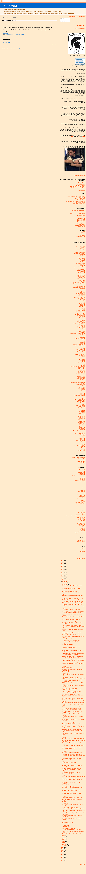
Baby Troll (82, 254)
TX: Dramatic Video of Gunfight (69, 688)
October (64, 582)
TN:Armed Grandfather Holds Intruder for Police (73, 776)
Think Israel (82, 551)
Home (29, 45)
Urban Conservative (80, 433)
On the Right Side (80, 384)
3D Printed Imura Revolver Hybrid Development (73, 702)
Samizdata (82, 529)
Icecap (83, 341)
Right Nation (82, 406)
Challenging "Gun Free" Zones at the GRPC (72, 598)
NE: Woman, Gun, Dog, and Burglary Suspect (73, 808)
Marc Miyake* (81, 462)
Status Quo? (82, 224)
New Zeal (82, 381)
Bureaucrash (82, 271)
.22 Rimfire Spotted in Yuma (68, 786)
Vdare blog (82, 435)
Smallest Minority (81, 422)
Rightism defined (81, 215)
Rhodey (83, 404)
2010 (62, 851)
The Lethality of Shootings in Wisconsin (71, 722)
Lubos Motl (82, 360)
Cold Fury (82, 281)
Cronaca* (82, 289)
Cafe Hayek (82, 473)
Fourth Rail (82, 316)
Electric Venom (81, 308)
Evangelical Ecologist (80, 313)
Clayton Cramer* (81, 276)
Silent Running (81, 421)
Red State (82, 403)
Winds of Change (81, 447)
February (64, 844)
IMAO (83, 339)
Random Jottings (81, 401)
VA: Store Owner (66, 590)
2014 (62, 578)
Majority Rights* (81, 523)
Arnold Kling (82, 471)
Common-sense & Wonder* (78, 282)
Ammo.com (82, 251)
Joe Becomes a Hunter (67, 822)
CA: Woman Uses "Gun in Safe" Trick (71, 609)
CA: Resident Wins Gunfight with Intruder (72, 758)
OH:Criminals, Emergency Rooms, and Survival (73, 678)
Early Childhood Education (78, 457)
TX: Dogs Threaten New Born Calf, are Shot (72, 725)
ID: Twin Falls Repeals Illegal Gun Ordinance (73, 833)
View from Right (81, 437)
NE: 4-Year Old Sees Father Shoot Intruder (72, 754)
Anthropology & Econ (80, 252)
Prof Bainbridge (81, 394)
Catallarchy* (82, 274)
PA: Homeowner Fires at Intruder (70, 591)
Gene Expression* (80, 321)
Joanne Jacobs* (81, 461)
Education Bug (81, 458)
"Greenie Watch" (81, 189)
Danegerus (82, 292)
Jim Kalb (83, 348)
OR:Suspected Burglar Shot (68, 647)
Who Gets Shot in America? (68, 828)
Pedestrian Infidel (81, 392)
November (65, 581)
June (63, 838)
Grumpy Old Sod (81, 327)
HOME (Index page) (80, 28)
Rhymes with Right (80, 405)
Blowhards (82, 264)
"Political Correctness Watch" (78, 187)
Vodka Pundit (82, 439)
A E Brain (82, 490)
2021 (62, 568)
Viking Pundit (82, 438)
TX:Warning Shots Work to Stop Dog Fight (72, 768)
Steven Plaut (82, 550)
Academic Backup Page (79, 200)
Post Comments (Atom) (14, 48)
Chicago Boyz (81, 472)
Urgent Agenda (81, 434)
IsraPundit (82, 548)
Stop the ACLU (81, 426)
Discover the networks (79, 297)
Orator (83, 385)
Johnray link (82, 197)
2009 (62, 853)
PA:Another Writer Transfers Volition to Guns (72, 698)
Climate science (81, 279)
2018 (62, 572)
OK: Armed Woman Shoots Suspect (70, 649)
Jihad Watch (82, 347)
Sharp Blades (81, 416)
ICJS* (83, 497)
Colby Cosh (82, 280)
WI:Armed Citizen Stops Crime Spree (71, 790)
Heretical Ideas (81, 334)
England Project (81, 517)
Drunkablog (82, 303)
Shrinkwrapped (81, 420)
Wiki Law (83, 446)
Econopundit (82, 474)
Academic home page (80, 198)
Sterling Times (81, 531)
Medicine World (81, 370)
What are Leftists (81, 221)
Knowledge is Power (80, 354)
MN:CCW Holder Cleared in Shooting (71, 619)
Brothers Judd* (81, 269)
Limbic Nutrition (81, 522)
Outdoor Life (82, 387)
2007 (62, 856)
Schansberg (82, 413)
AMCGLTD (82, 248)
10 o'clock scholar (80, 246)
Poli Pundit (82, 393)
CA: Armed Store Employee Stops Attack (71, 792)
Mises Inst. (82, 482)
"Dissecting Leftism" (80, 184)
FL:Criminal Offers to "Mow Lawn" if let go (72, 797)
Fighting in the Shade (80, 314)
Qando (83, 396)
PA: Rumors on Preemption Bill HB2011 (71, 640)
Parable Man (82, 389)
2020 (62, 569)
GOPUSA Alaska (81, 326)
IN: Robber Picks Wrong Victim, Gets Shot (72, 752)
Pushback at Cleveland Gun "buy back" (71, 772)
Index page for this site (79, 175)
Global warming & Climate (78, 323)
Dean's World (81, 294)
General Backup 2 (80, 202)
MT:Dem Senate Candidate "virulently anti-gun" (73, 745)
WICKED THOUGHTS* (79, 445)
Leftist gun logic (66, 826)
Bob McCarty (82, 265)
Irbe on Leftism (81, 226)
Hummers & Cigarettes (79, 338)
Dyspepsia (82, 305)
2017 (62, 574)
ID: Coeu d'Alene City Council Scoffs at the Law (73, 738)
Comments (64, 21)
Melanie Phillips (81, 524)
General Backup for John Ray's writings (75, 201)
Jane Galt (82, 477)
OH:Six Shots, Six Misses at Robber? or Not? (73, 656)
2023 (62, 565)
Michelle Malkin (81, 371)
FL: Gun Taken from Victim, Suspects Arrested (73, 653)
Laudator (83, 358)
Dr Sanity (82, 302)
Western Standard (80, 441)
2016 (62, 575)
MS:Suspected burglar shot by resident (71, 689)
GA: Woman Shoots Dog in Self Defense (71, 729)
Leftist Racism (81, 218)
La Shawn (82, 356)
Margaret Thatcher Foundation (77, 366)
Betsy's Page (82, 258)
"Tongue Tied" (81, 182)
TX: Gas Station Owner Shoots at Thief (71, 709)
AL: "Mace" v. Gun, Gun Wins (69, 764)
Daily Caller (82, 291)
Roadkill (83, 410)
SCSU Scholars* (81, 415)
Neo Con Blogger (81, 378)
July (63, 836)
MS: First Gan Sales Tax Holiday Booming (72, 747)
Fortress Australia (81, 494)
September (65, 584)
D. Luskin (82, 479)
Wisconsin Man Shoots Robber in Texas (71, 634)
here (72, 136)
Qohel (83, 398)
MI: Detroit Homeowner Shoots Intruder (71, 588)
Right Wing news (81, 409)
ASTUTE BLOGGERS (79, 253)
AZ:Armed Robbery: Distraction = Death (71, 708)
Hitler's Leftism (81, 336)
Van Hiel (83, 232)
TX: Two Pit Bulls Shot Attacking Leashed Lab (73, 611)
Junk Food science (80, 349)
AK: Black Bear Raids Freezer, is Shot (71, 599)
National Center (81, 376)
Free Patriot (82, 317)
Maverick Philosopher (80, 368)
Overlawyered (81, 388)
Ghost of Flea (82, 322)
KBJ (84, 353)
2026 (62, 560)
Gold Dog (82, 325)
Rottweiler (82, 412)
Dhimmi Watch (81, 296)
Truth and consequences (79, 430)
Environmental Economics (78, 475)
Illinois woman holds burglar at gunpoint (71, 646)
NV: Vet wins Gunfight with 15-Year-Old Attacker (73, 659)
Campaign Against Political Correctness (75, 516)
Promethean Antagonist (79, 395)
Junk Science (81, 350)
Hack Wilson (82, 331)
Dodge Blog (82, 299)
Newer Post (4, 45)
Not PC (83, 383)
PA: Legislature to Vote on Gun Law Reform (72, 706)
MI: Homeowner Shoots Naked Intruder (71, 778)
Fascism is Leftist (81, 219)
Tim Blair (83, 501)
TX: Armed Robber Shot (67, 644)
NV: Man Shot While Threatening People (71, 662)
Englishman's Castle (80, 533)
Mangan (83, 365)
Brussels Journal (81, 270)
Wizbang (83, 449)
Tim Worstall (82, 429)
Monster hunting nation (79, 373)
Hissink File (82, 496)
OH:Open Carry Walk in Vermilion (70, 677)
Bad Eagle (82, 255)
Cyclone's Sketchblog (80, 503)
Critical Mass (82, 288)
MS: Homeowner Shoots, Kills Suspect (71, 829)
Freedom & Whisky (80, 540)
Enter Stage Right (80, 310)
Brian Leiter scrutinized (79, 268)
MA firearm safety (81, 364)
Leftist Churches (81, 217)
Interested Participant (80, 345)
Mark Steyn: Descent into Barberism (70, 657)
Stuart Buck (82, 427)
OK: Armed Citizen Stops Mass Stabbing (71, 612)
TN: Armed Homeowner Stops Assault (71, 694)
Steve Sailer (82, 424)
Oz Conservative (81, 499)
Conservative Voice (80, 286)
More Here (5, 33)
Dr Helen (83, 300)
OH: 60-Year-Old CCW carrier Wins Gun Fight (73, 660)
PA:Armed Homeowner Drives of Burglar (71, 723)
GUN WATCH (13, 5)
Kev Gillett (82, 495)
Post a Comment (6, 42)
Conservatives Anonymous (78, 287)
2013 (62, 847)
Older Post (54, 45)
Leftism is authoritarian (79, 225)
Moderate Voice (81, 372)
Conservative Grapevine (79, 283)
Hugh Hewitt (82, 337)
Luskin (83, 361)
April (63, 841)
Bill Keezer (82, 259)
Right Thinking (81, 407)
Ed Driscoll (82, 304)
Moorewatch (82, 375)
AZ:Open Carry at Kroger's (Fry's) (70, 807)
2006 (62, 857)
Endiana (83, 309)
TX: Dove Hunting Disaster (68, 748)
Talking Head (82, 428)
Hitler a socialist (81, 220)
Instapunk (82, 343)
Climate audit (82, 277)
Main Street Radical (80, 362)
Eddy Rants (82, 306)
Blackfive (83, 260)
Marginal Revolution (80, 480)
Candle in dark (81, 272)
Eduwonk (82, 460)
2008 (62, 854)
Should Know (81, 418)
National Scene (81, 377)
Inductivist (82, 342)
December (65, 580)
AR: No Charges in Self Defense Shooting (72, 625)
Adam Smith (82, 469)
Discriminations (81, 298)
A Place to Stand (81, 541)
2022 (62, 566)
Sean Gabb (82, 530)
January (64, 845)
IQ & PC (83, 520)
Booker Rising (81, 266)
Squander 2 (82, 423)
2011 (62, 850)
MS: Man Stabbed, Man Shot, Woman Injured (73, 663)
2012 (62, 848)
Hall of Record (81, 332)
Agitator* (83, 247)
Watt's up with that (80, 440)
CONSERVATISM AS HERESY (77, 213)
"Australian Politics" (80, 185)
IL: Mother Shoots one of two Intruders (71, 821)
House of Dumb (81, 519)
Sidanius (83, 234)
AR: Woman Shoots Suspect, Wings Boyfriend (73, 602)
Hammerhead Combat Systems (77, 333)
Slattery (83, 500)
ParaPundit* (82, 390)
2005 (62, 859)
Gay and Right (81, 320)
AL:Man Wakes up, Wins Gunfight (70, 762)
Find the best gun (81, 315)
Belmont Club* (81, 257)
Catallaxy (82, 492)
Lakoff (83, 231)
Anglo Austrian (81, 512)
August (64, 835)
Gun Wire (82, 330)
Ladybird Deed (81, 355)
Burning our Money (80, 514)
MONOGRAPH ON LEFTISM (78, 210)
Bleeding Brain (81, 261)
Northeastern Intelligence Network (77, 382)
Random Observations (79, 399)
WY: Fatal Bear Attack (67, 667)
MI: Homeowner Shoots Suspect (69, 621)
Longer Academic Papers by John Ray (76, 196)
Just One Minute (81, 351)
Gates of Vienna (81, 319)
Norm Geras (82, 518)
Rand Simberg (81, 400)
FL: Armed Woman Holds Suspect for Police (72, 601)
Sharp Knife (82, 417)
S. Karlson (82, 478)
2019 (62, 571)
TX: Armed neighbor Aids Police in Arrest (71, 793)
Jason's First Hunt (66, 785)
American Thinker (80, 249)
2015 (62, 577)
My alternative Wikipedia (79, 203)
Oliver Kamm (82, 526)
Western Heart (81, 190)
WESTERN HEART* (80, 502)
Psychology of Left (80, 223)
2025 (62, 562)
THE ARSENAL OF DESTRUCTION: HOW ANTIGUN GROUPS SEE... (72, 788)
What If (83, 444)
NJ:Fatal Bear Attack (67, 638)
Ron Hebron (82, 411)
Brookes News (81, 491)
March (64, 842)
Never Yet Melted (81, 379)
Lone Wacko (82, 359)
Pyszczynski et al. (80, 236)
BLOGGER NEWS (80, 263)
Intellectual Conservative (79, 344)
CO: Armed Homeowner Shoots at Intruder (72, 691)
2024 (62, 563)
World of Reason (81, 450)
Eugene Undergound (80, 311)
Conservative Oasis (80, 285)
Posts (62, 18)
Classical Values (81, 275)
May (63, 839)
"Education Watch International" (77, 186)
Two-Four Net (81, 432)
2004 (62, 860)
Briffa (83, 513)
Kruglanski (82, 235)
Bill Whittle (82, 443)
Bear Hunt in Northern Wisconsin (70, 654)
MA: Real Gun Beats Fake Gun (69, 692)
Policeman (82, 528)
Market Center (81, 367)
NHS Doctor (82, 525)
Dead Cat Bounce (80, 293)
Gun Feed (82, 328)
